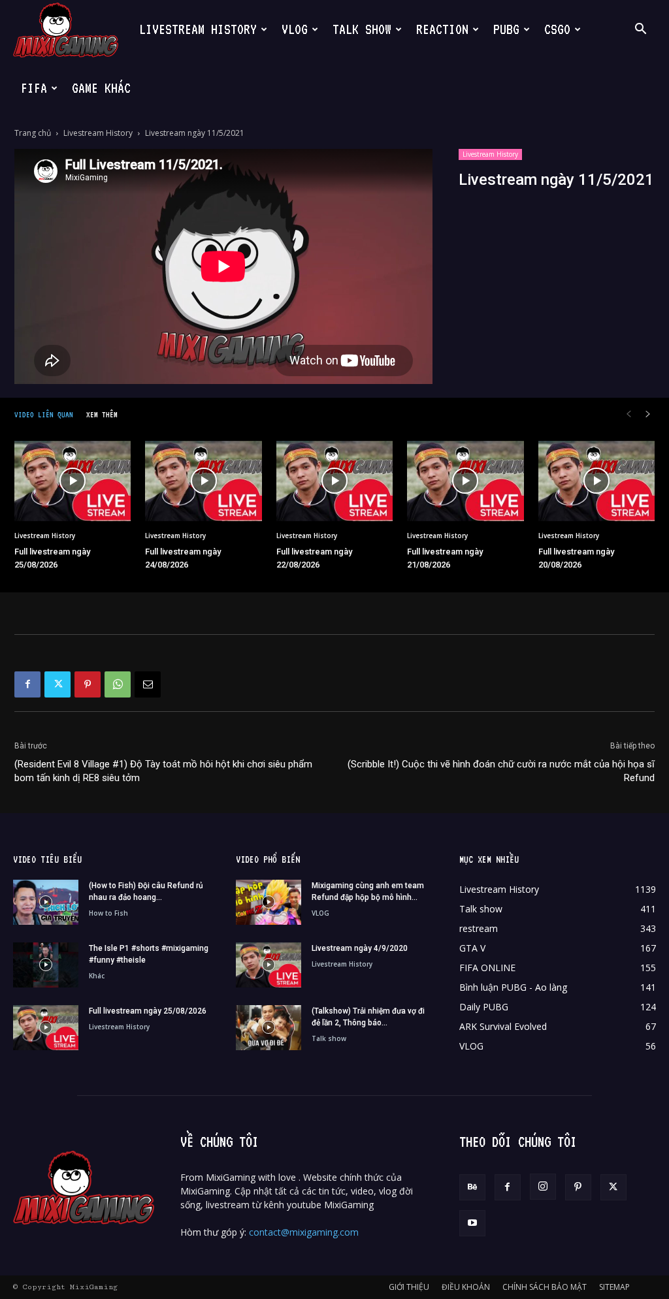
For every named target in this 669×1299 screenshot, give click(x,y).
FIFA (34, 88)
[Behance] (472, 1187)
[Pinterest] (87, 684)
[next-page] (648, 414)
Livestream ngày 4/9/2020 (360, 948)
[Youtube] (472, 1223)
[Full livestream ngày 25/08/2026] (72, 481)
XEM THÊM (102, 414)
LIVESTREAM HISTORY (198, 29)
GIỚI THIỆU (409, 1286)
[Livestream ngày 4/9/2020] (268, 964)
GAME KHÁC (101, 88)
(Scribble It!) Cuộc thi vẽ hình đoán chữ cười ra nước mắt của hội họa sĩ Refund (501, 771)
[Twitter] (57, 684)
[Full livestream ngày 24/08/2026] (203, 481)
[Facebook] (27, 684)
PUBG (506, 29)
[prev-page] (628, 414)
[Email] (148, 684)
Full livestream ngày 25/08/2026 (147, 1011)
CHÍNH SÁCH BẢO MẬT (544, 1286)
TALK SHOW (362, 29)
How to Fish (108, 913)
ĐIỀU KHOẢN (466, 1286)
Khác (97, 975)
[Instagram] (543, 1187)
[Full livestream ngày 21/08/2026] (465, 481)
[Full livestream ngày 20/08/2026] (596, 481)
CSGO (557, 29)
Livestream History (98, 132)
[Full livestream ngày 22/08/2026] (334, 481)
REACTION (442, 29)
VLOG (295, 29)
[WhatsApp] (118, 684)
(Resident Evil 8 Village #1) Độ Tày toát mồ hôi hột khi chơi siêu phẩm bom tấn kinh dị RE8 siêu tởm (163, 771)
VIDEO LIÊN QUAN (43, 414)
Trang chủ (32, 132)
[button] (640, 30)
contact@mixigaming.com (304, 1232)
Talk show (329, 1038)
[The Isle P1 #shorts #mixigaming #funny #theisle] (45, 964)
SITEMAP (614, 1286)
